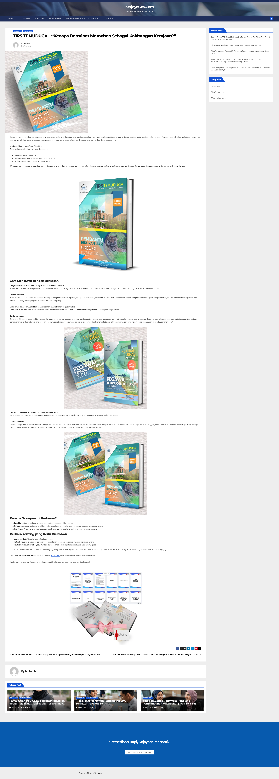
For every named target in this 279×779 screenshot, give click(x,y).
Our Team (39, 19)
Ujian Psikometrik (25, 698)
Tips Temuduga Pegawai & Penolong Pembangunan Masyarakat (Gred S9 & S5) (169, 702)
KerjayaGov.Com (139, 7)
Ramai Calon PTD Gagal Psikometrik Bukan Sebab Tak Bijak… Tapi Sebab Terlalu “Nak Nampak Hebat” (37, 703)
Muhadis (27, 43)
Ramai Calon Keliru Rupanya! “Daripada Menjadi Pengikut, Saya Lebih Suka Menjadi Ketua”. (156, 654)
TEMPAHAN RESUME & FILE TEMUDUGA (83, 19)
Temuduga (110, 19)
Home (10, 19)
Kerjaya (26, 19)
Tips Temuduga (28, 31)
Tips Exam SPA (17, 31)
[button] (267, 19)
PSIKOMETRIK (55, 19)
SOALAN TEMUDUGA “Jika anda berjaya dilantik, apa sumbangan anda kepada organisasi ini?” (56, 654)
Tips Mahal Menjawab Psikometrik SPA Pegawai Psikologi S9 (101, 702)
